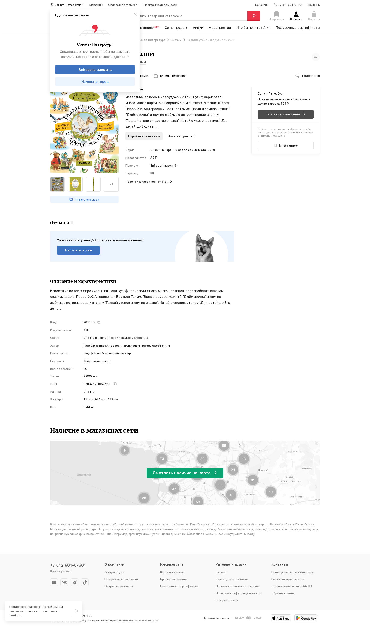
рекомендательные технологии (135, 620)
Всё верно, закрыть (95, 69)
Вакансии (262, 4)
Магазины (96, 4)
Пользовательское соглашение (238, 586)
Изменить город (95, 81)
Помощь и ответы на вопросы (292, 572)
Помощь (314, 4)
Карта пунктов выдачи (232, 579)
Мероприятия (220, 27)
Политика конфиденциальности (239, 593)
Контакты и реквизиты (287, 579)
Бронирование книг (174, 579)
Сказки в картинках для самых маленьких (182, 150)
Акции (198, 27)
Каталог (221, 572)
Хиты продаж (176, 27)
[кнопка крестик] (135, 14)
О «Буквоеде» (114, 572)
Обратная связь (282, 593)
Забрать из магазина (283, 114)
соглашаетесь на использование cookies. (34, 613)
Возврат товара (227, 600)
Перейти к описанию (144, 136)
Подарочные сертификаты (298, 27)
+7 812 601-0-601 (68, 565)
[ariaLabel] (77, 611)
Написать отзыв (78, 250)
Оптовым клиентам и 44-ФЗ (291, 586)
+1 (111, 184)
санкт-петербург (271, 93)
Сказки (89, 391)
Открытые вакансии (118, 586)
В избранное (288, 145)
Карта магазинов (172, 572)
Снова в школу (144, 27)
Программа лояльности (121, 579)
